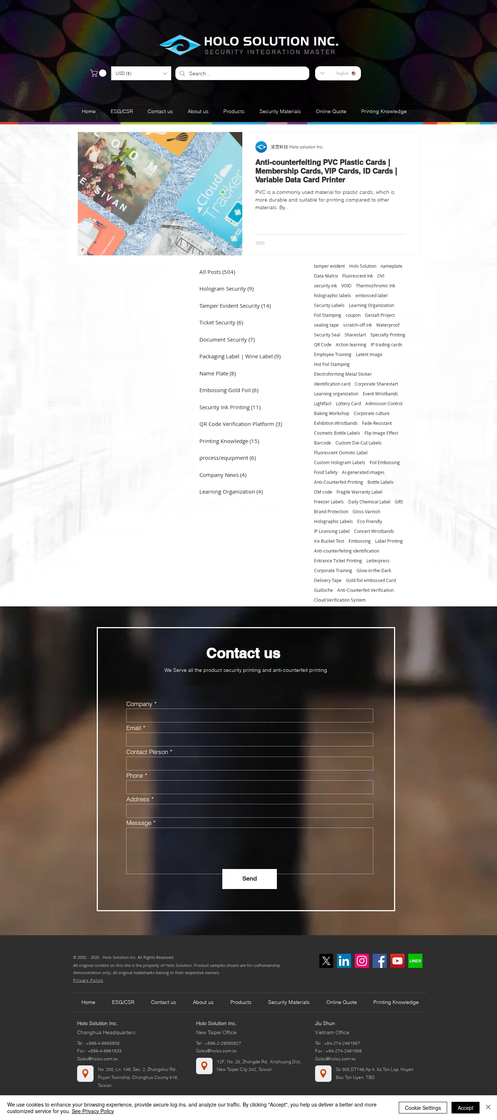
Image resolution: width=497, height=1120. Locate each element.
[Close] (488, 1107)
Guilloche (323, 590)
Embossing (360, 541)
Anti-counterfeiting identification (346, 551)
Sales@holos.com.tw (97, 1058)
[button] (141, 73)
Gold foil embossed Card (371, 580)
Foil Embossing (385, 462)
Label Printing (389, 541)
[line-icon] (415, 961)
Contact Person (147, 752)
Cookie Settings (423, 1107)
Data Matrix (326, 276)
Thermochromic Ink (375, 285)
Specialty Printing (387, 335)
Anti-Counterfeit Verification (365, 590)
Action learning (351, 344)
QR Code (322, 344)
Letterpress (378, 560)
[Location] (85, 1073)
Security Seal (327, 335)
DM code (323, 492)
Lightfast (322, 403)
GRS (399, 502)
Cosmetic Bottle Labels (337, 433)
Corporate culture (372, 413)
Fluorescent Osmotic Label (340, 452)
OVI (380, 276)
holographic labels (332, 295)
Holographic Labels (333, 521)
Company (139, 704)
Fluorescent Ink (357, 276)
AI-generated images (363, 472)
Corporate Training (333, 570)
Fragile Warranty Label (359, 492)
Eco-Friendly (369, 521)
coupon (353, 315)
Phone (134, 775)
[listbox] (141, 73)
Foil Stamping (327, 315)
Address (138, 799)
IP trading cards (386, 344)
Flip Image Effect (381, 433)
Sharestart (355, 335)
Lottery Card (348, 403)
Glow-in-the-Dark (374, 570)
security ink (325, 285)
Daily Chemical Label (369, 502)
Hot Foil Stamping (332, 364)
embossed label (371, 295)
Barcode (322, 443)
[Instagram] (362, 961)
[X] (326, 961)
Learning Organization (371, 305)
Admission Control (383, 403)
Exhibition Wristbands (336, 423)
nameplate (391, 266)
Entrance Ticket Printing (338, 560)
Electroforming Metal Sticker (343, 374)
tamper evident (329, 266)
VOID (346, 285)
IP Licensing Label (332, 531)
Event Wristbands (380, 393)
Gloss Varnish (366, 511)
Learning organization (336, 393)
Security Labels (329, 305)
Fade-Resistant (377, 423)
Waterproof (387, 325)
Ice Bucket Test (329, 541)
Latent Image (369, 354)
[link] (99, 73)
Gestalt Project (380, 315)
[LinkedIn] (344, 961)
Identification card (332, 384)
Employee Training (332, 354)
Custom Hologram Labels (339, 462)
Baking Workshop (331, 413)
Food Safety (326, 472)
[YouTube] (397, 961)
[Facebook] (380, 961)
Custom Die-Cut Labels (358, 443)
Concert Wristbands (374, 531)
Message (138, 823)
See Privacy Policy (93, 1111)
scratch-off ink (357, 325)
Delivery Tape (328, 580)
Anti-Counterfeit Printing (338, 482)
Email (133, 728)
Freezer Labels (329, 502)
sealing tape (326, 325)
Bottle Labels (380, 482)
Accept (465, 1107)
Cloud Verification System (340, 600)
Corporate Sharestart (376, 384)
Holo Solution (362, 266)
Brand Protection (331, 511)
